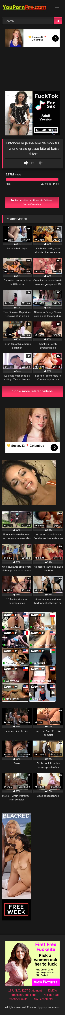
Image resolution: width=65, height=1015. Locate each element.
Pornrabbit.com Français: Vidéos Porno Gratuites (33, 202)
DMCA (52, 990)
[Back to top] (54, 1004)
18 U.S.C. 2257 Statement (25, 990)
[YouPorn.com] (26, 8)
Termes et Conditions (22, 994)
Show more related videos (32, 391)
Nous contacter (43, 999)
